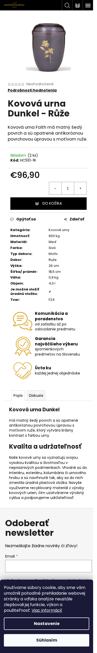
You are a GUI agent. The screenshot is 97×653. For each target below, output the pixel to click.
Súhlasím (46, 640)
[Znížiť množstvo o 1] (55, 188)
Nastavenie (46, 624)
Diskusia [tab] (36, 395)
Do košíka (52, 203)
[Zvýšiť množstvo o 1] (80, 188)
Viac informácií (47, 610)
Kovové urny (59, 229)
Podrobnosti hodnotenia (32, 90)
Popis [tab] (18, 395)
